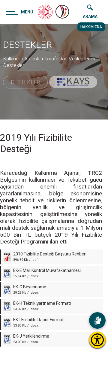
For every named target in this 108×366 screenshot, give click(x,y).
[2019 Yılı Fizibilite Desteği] (62, 11)
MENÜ (27, 12)
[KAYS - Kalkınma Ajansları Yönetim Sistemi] (73, 82)
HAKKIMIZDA (91, 27)
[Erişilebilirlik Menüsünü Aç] (97, 340)
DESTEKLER (27, 44)
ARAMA (90, 16)
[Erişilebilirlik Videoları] (97, 320)
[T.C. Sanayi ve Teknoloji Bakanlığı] (45, 11)
